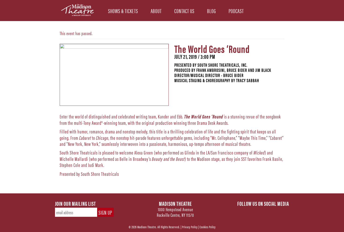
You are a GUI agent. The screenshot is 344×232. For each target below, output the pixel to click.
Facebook (242, 211)
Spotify (273, 211)
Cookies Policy (208, 226)
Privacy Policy (190, 226)
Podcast (236, 10)
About (156, 10)
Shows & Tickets (123, 10)
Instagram (263, 211)
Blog (211, 10)
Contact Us (184, 10)
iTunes (283, 211)
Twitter (252, 211)
